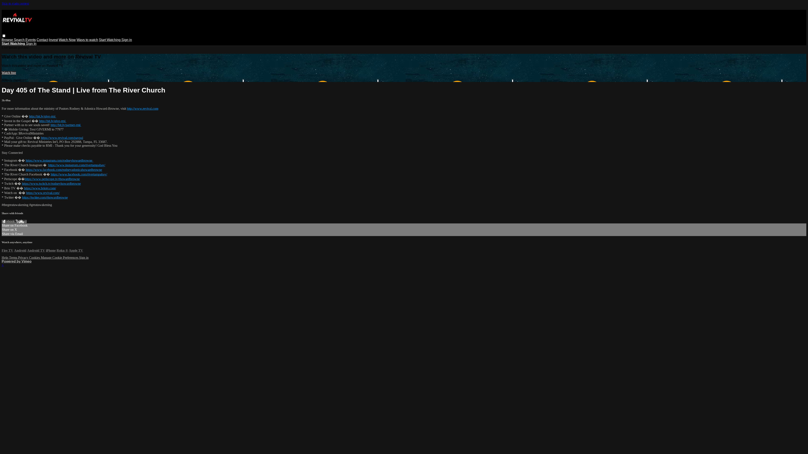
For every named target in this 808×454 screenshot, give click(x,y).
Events (30, 40)
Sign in (126, 40)
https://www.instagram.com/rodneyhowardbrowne (59, 160)
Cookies (35, 257)
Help (5, 257)
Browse (8, 40)
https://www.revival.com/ (43, 193)
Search (19, 40)
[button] (4, 35)
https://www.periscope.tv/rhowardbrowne (52, 179)
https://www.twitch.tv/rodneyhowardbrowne (51, 183)
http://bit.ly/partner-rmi (65, 125)
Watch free (9, 73)
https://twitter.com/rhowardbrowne (45, 197)
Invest (53, 40)
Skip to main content (15, 3)
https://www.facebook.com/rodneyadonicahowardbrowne (64, 170)
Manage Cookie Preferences (60, 257)
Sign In (31, 43)
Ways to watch (87, 40)
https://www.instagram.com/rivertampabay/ (76, 165)
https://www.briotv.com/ (40, 188)
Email (23, 221)
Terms (13, 257)
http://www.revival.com (142, 108)
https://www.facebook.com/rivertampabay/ (79, 174)
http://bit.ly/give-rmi (42, 116)
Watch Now (67, 40)
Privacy (23, 257)
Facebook (9, 221)
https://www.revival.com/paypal (62, 138)
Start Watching (110, 40)
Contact (42, 40)
